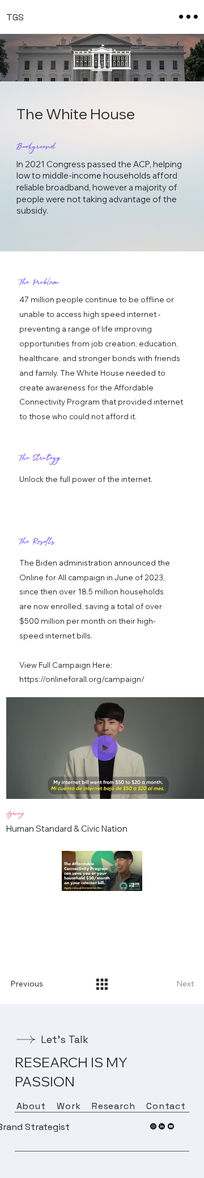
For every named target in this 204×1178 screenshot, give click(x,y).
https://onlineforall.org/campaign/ (81, 679)
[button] (184, 785)
